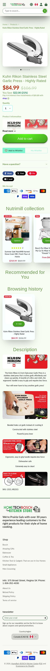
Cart (46, 4)
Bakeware (7, 552)
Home (5, 24)
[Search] (45, 11)
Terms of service (9, 600)
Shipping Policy (9, 596)
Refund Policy (8, 592)
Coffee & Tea (8, 557)
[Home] (17, 4)
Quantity (6, 103)
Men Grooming (9, 569)
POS (40, 664)
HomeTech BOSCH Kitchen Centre (24, 664)
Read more (8, 131)
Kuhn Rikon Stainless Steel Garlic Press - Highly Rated (19, 317)
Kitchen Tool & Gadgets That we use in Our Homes (24, 561)
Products (13, 24)
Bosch (5, 545)
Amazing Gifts (8, 548)
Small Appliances (10, 565)
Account (41, 4)
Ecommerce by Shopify (25, 666)
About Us (7, 588)
